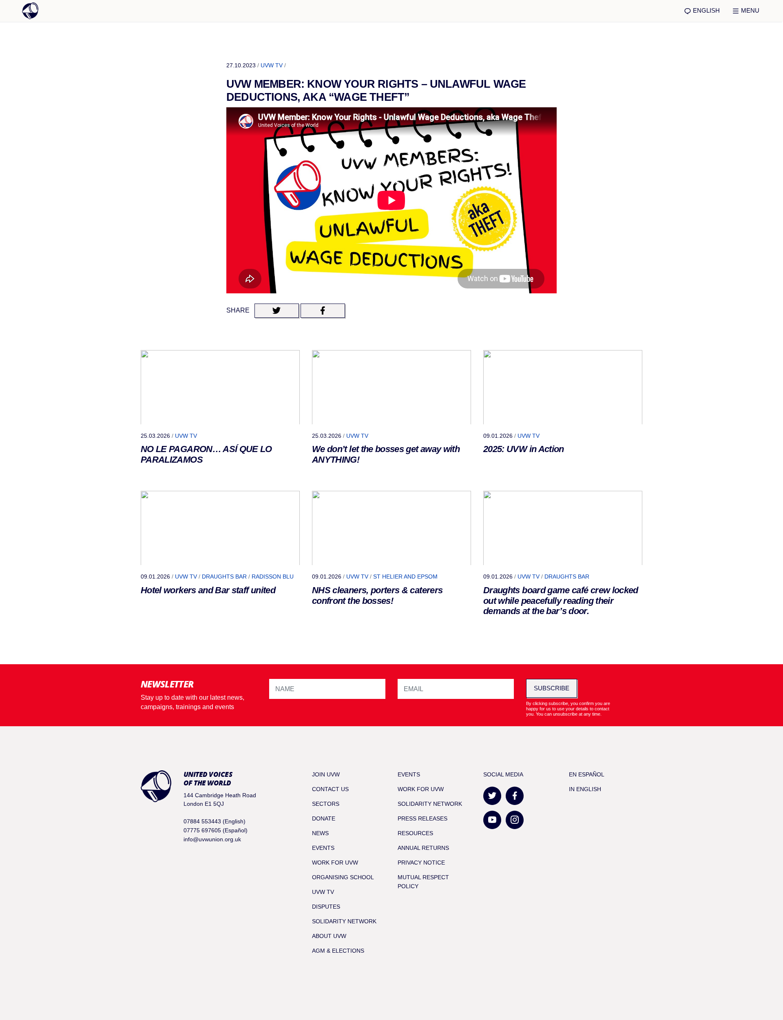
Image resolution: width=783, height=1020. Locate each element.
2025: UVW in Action (523, 449)
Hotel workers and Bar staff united (208, 590)
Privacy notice (421, 862)
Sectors (325, 803)
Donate (323, 818)
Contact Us (330, 789)
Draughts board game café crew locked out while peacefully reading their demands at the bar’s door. (560, 600)
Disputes (326, 906)
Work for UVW (335, 862)
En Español (586, 774)
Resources (415, 833)
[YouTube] (492, 820)
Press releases (422, 818)
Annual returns (423, 848)
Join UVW (326, 774)
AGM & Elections (338, 950)
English (705, 10)
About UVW (329, 936)
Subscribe (551, 688)
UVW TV (272, 65)
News (320, 833)
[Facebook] (515, 796)
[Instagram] (515, 820)
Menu (749, 10)
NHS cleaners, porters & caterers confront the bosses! (377, 595)
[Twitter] (492, 796)
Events (323, 848)
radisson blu (273, 576)
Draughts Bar (224, 576)
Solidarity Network (344, 921)
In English (585, 789)
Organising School (343, 877)
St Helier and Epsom (405, 576)
